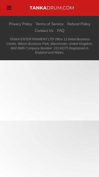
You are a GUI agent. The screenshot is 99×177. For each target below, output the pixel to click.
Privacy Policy (20, 24)
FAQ (60, 30)
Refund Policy (78, 24)
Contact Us (44, 30)
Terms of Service (50, 24)
